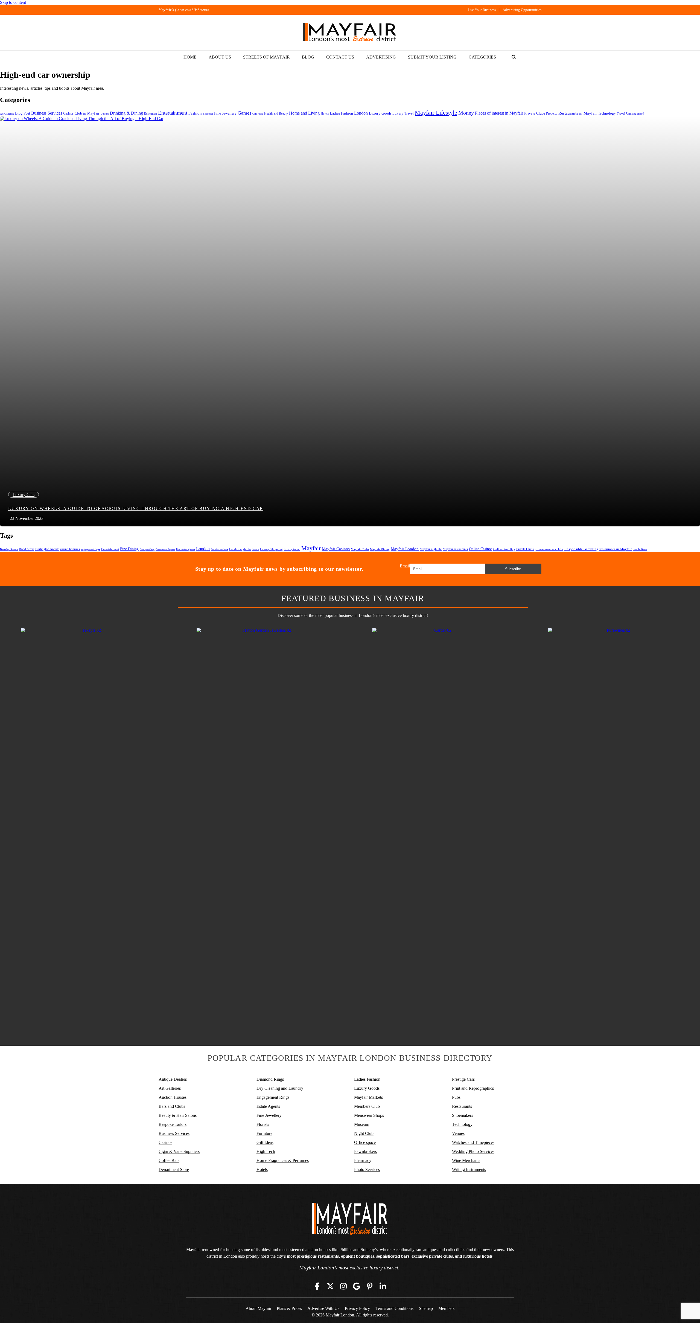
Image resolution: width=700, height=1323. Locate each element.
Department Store (174, 1169)
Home (190, 57)
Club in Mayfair (87, 113)
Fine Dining (129, 549)
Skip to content (13, 2)
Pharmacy (362, 1160)
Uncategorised (635, 113)
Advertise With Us (323, 1308)
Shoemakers (462, 1115)
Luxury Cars (23, 494)
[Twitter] (330, 1286)
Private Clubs (534, 113)
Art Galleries (7, 113)
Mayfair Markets (368, 1097)
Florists (262, 1124)
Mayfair (311, 548)
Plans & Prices (289, 1308)
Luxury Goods (380, 113)
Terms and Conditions (394, 1308)
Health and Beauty (276, 113)
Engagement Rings (272, 1097)
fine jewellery (147, 549)
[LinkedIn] (382, 1286)
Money (466, 113)
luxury (255, 549)
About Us (220, 57)
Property (551, 113)
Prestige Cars (463, 1079)
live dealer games (185, 549)
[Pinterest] (369, 1286)
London (361, 113)
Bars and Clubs (172, 1106)
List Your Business (482, 10)
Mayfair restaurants (455, 549)
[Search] (514, 57)
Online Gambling (504, 549)
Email (405, 566)
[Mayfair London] (350, 32)
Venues (458, 1133)
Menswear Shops (369, 1115)
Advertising (381, 57)
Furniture (264, 1133)
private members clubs (549, 549)
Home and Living (304, 113)
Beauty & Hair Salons (178, 1115)
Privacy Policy (357, 1308)
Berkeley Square (9, 549)
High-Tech (265, 1151)
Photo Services (367, 1169)
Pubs (456, 1097)
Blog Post (22, 113)
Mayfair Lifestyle (436, 112)
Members (446, 1308)
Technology (607, 113)
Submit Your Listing (432, 57)
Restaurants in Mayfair (577, 113)
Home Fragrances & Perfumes (282, 1160)
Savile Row (640, 549)
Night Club (364, 1133)
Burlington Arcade (47, 549)
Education (150, 113)
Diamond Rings (270, 1079)
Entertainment (172, 113)
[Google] (356, 1286)
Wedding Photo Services (473, 1151)
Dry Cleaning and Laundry (279, 1088)
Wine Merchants (466, 1160)
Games (244, 113)
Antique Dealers (173, 1079)
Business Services (46, 113)
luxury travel (292, 549)
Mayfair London (405, 548)
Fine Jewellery (225, 113)
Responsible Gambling (581, 549)
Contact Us (340, 57)
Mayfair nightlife (431, 549)
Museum (361, 1124)
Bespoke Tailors (172, 1124)
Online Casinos (480, 549)
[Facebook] (317, 1286)
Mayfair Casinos (336, 549)
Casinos (68, 113)
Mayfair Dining (380, 549)
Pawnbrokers (365, 1151)
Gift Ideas (257, 113)
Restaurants (462, 1106)
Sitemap (426, 1308)
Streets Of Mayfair (266, 57)
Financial (208, 113)
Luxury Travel (403, 113)
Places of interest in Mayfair (499, 113)
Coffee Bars (169, 1160)
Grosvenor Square (165, 549)
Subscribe (513, 569)
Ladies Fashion (341, 113)
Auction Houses (172, 1097)
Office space (365, 1142)
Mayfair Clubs (360, 549)
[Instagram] (343, 1286)
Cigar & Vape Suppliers (179, 1151)
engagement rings (90, 549)
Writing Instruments (469, 1169)
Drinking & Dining (126, 113)
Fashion (195, 113)
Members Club (367, 1106)
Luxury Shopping (271, 549)
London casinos (219, 549)
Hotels (325, 113)
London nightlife (240, 549)
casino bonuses (70, 549)
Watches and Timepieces (473, 1142)
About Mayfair (258, 1308)
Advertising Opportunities (522, 10)
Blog (308, 57)
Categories (482, 57)
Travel (621, 113)
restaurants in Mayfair (615, 549)
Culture (105, 113)
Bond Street (26, 549)
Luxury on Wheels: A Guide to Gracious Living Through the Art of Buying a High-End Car (135, 508)
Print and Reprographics (473, 1088)
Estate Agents (268, 1106)
